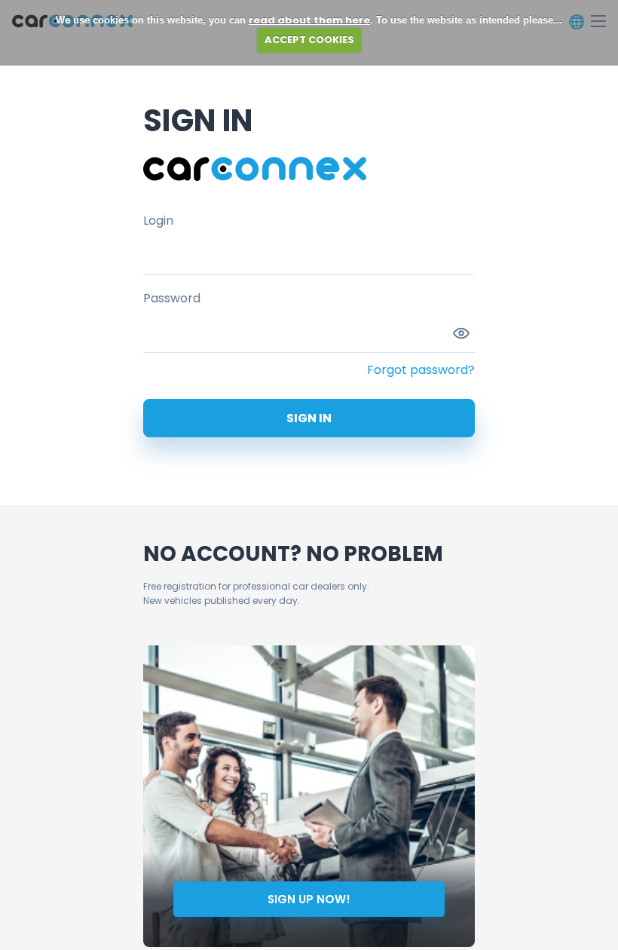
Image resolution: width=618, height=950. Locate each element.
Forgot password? (421, 369)
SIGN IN (309, 418)
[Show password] (461, 333)
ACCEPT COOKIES (309, 39)
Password (171, 298)
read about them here (309, 20)
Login (158, 220)
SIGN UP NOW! (309, 899)
